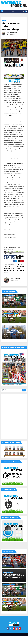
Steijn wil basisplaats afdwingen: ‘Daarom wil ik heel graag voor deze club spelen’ (13, 576)
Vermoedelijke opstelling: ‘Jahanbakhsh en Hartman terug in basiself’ (9, 268)
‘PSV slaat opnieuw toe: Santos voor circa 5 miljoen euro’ (13, 299)
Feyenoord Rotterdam (8, 313)
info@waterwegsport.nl (16, 282)
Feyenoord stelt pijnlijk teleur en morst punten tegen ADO (13, 316)
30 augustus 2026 (9, 303)
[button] (23, 11)
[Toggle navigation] (13, 11)
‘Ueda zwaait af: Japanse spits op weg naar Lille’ (13, 560)
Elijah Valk (19, 320)
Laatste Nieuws (7, 295)
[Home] (2, 11)
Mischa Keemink (13, 32)
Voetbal (3, 20)
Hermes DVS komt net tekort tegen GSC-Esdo (13, 331)
